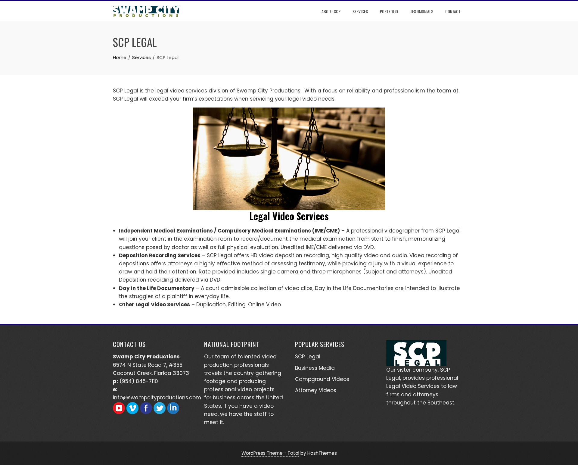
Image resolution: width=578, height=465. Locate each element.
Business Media (315, 368)
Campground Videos (322, 379)
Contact (453, 11)
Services (360, 11)
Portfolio (389, 11)
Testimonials (421, 11)
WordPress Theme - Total (270, 453)
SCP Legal (307, 356)
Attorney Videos (315, 390)
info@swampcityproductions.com (157, 397)
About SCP (331, 11)
